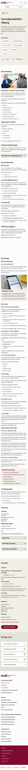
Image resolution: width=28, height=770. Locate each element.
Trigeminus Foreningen (9, 479)
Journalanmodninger (6, 741)
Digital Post (8, 186)
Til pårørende (14, 50)
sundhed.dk (5, 453)
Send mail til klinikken (9, 627)
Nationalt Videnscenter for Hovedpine (12, 483)
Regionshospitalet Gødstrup (8, 719)
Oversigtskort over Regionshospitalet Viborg (12, 534)
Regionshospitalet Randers (8, 722)
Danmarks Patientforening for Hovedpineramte (14, 474)
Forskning (3, 736)
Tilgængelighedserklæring (7, 750)
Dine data (4, 756)
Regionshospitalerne (6, 700)
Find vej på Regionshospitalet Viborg (10, 622)
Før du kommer (6, 45)
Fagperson (20, 6)
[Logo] (7, 2)
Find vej (4, 54)
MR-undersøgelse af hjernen (9, 342)
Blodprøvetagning (7, 344)
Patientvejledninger (18, 41)
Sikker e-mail (4, 761)
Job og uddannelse (5, 734)
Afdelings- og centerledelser (8, 705)
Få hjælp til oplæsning (6, 692)
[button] (21, 2)
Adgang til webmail (6, 739)
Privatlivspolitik (5, 758)
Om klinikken (6, 41)
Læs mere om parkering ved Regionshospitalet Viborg (13, 298)
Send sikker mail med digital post (9, 690)
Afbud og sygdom (18, 45)
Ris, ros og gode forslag (7, 710)
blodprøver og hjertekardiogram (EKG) (14, 218)
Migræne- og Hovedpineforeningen (11, 472)
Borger (7, 6)
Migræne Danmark (8, 477)
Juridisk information (6, 753)
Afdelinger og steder (6, 731)
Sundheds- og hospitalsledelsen (9, 702)
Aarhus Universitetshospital (8, 717)
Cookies (3, 748)
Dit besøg (5, 50)
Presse (2, 707)
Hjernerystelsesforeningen (9, 481)
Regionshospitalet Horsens (8, 724)
